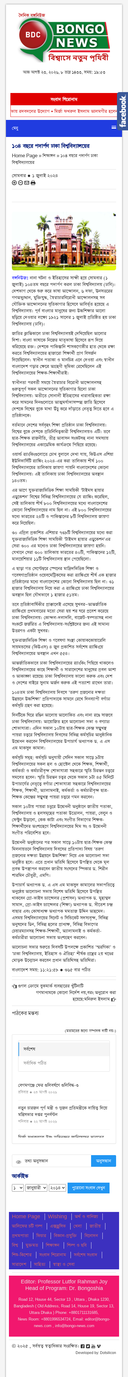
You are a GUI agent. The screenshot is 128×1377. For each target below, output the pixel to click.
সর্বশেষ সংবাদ (85, 1255)
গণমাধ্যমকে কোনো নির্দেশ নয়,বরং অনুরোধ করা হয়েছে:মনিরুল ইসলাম (76, 995)
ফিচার (41, 1236)
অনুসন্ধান (103, 1161)
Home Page (26, 1216)
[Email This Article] (26, 182)
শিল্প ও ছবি (77, 1245)
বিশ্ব (15, 1245)
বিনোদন (91, 1236)
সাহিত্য (39, 1264)
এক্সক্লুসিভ (58, 1226)
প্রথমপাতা (20, 1236)
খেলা (78, 1226)
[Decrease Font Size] (20, 182)
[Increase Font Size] (14, 182)
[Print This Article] (33, 182)
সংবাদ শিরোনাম (52, 1255)
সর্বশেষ (29, 1049)
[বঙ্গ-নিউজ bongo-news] (64, 36)
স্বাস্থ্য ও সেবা (64, 1264)
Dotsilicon (108, 1353)
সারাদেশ (19, 1264)
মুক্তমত (32, 1245)
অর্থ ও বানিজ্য (86, 1216)
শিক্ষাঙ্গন (52, 1245)
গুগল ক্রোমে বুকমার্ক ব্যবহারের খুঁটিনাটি (50, 986)
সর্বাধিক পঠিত (35, 1063)
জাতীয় (95, 1226)
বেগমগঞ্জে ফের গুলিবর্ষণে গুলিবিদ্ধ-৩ (48, 1085)
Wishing (57, 1216)
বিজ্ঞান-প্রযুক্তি (65, 1236)
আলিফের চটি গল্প (27, 1226)
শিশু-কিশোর (22, 1255)
